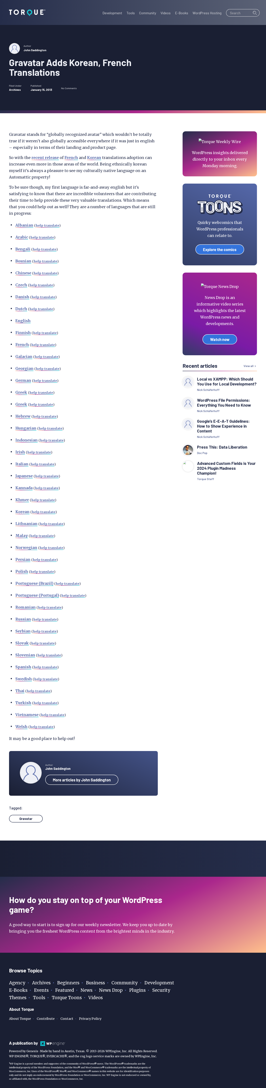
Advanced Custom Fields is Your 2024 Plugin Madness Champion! (226, 468)
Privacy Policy (90, 1019)
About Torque (20, 1019)
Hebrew (23, 416)
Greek (21, 392)
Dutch (21, 308)
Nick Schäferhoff (208, 389)
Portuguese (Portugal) (37, 595)
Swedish (23, 678)
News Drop (111, 990)
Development (159, 983)
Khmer (22, 499)
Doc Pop (202, 453)
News (86, 990)
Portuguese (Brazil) (34, 583)
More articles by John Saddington (82, 779)
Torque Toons (67, 997)
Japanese (24, 476)
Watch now (219, 339)
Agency (17, 983)
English (23, 320)
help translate (47, 226)
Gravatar (25, 819)
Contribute (46, 1019)
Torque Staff (205, 479)
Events (41, 990)
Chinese (23, 273)
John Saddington (35, 50)
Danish (22, 296)
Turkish (23, 702)
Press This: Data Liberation (222, 447)
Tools (39, 997)
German (23, 380)
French (71, 157)
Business (95, 983)
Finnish (23, 332)
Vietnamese (27, 714)
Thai (19, 690)
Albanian (24, 225)
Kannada (24, 487)
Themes (17, 997)
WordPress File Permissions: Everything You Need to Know (224, 403)
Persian (22, 559)
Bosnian (23, 261)
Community (124, 983)
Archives (15, 89)
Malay (21, 535)
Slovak (22, 643)
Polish (21, 571)
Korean (94, 157)
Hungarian (25, 428)
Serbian (23, 631)
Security (161, 990)
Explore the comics (220, 249)
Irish (20, 452)
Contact (66, 1019)
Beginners (68, 983)
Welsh (21, 726)
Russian (23, 619)
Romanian (25, 607)
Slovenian (25, 655)
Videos (95, 997)
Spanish (23, 667)
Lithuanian (26, 523)
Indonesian (26, 440)
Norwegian (26, 547)
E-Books (18, 990)
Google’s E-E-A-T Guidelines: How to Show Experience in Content (223, 426)
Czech (21, 285)
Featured (64, 990)
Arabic (21, 237)
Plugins (137, 990)
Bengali (22, 249)
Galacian (23, 356)
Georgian (24, 368)
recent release (45, 157)
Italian (21, 464)
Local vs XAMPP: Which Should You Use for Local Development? (227, 381)
